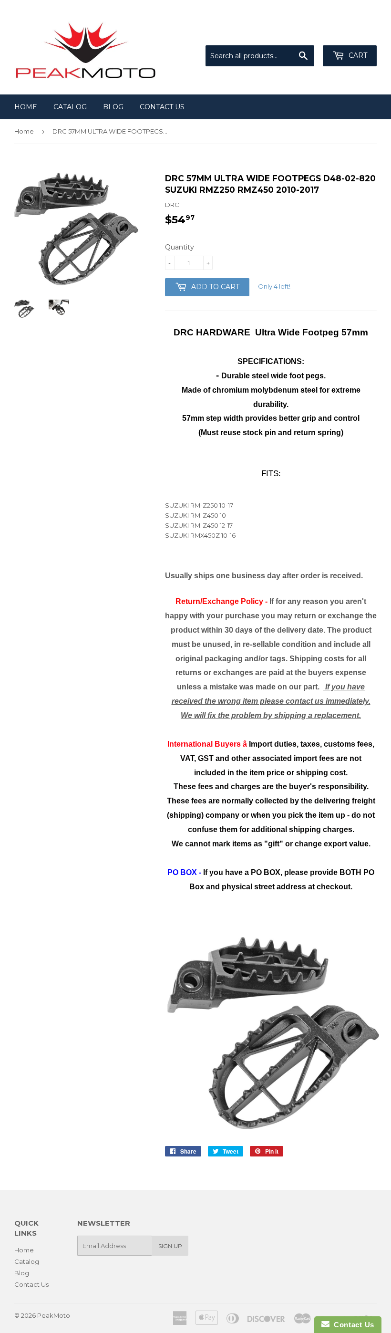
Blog (113, 107)
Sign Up (170, 1246)
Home (25, 107)
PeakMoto (53, 1315)
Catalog (70, 107)
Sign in (298, 33)
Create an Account (349, 33)
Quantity (179, 247)
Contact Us (162, 107)
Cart (357, 55)
